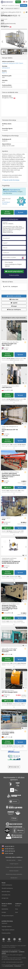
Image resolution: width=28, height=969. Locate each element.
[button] (26, 1)
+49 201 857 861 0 (9, 849)
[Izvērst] (14, 362)
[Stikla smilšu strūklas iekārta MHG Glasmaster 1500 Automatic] (14, 637)
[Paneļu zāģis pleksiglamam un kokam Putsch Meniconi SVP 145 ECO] (14, 415)
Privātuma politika (14, 275)
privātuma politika (9, 966)
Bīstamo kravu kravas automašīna (14, 874)
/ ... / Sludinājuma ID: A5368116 (11, 8)
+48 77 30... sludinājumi (11, 286)
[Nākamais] (25, 41)
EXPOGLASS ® (6, 68)
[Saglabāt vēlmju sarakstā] (24, 12)
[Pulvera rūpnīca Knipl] (14, 506)
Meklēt (24, 5)
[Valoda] (24, 1)
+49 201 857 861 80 (10, 851)
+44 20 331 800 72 (9, 846)
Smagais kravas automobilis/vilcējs (14, 867)
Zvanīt (21, 212)
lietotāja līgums (17, 966)
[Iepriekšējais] (2, 41)
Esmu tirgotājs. (9, 262)
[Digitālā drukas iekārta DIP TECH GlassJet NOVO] (14, 679)
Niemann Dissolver (14, 870)
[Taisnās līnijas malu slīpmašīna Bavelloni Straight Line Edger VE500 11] (14, 330)
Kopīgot (14, 306)
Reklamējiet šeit (14, 767)
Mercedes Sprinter (11, 860)
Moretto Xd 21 (14, 877)
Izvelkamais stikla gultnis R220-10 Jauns (12, 63)
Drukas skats (14, 299)
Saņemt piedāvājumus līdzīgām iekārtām (13, 265)
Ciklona (19, 860)
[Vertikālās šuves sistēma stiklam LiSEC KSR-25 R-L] (14, 374)
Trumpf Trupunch (14, 863)
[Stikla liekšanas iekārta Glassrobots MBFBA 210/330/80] (14, 719)
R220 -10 (4, 72)
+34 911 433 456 (9, 853)
